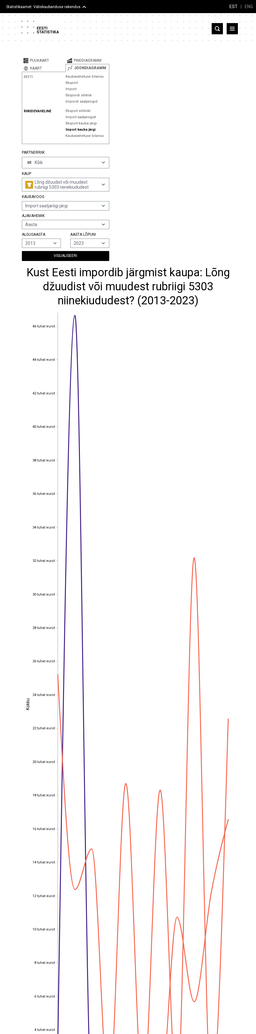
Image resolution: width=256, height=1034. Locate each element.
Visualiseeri (65, 256)
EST (233, 6)
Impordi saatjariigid (81, 101)
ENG (249, 6)
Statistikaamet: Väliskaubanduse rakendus (43, 7)
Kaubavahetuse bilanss (85, 77)
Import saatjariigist (81, 117)
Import (71, 89)
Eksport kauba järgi (81, 123)
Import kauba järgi (81, 130)
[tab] (44, 60)
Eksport (72, 83)
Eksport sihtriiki (78, 111)
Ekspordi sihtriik (79, 95)
